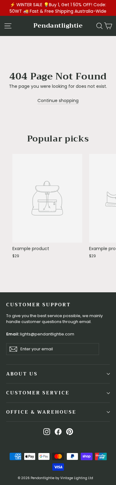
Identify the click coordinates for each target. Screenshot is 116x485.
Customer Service (38, 393)
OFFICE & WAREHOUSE (41, 412)
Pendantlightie (58, 25)
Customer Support (38, 304)
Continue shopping (58, 100)
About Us (22, 374)
